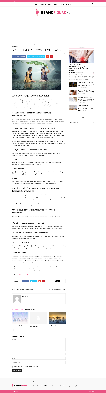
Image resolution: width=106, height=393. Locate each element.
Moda (49, 4)
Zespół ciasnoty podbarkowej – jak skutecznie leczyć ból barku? (79, 68)
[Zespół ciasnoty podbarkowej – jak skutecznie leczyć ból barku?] (81, 56)
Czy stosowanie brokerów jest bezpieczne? (23, 289)
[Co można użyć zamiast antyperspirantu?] (38, 318)
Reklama (24, 1)
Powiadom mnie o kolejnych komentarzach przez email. (25, 366)
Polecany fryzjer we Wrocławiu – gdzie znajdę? (86, 91)
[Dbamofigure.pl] (53, 12)
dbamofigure (72, 72)
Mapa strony (91, 391)
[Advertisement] (53, 30)
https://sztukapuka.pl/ (24, 274)
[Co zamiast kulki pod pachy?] (20, 318)
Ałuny (17, 46)
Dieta (36, 4)
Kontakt (29, 1)
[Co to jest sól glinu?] (57, 318)
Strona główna (14, 1)
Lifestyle (43, 4)
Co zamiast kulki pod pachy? (18, 325)
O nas (20, 1)
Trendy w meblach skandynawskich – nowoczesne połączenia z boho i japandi (86, 108)
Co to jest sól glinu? (53, 325)
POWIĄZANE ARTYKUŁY (17, 309)
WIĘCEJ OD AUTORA (30, 309)
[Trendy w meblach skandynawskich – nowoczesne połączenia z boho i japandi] (73, 107)
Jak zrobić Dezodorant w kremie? (57, 289)
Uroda (55, 4)
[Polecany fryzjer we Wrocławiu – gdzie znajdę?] (73, 92)
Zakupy (62, 4)
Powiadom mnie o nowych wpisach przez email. (24, 368)
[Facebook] (93, 1)
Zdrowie (68, 4)
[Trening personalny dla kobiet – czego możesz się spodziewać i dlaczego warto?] (73, 84)
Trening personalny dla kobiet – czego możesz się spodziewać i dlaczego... (86, 84)
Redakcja (16, 53)
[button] (92, 4)
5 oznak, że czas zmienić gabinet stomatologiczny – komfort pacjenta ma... (86, 99)
